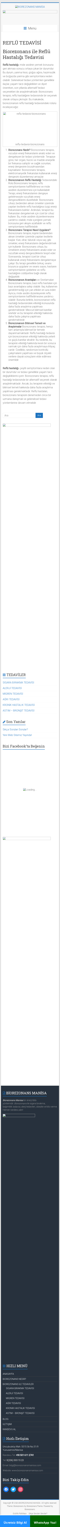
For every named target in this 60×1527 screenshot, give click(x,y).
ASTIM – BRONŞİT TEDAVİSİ (18, 710)
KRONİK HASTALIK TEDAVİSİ (19, 704)
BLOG (5, 1419)
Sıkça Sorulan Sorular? (15, 729)
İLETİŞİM (7, 1424)
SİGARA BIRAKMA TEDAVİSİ (18, 682)
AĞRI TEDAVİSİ (11, 699)
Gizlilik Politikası (20, 1513)
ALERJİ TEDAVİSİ (12, 688)
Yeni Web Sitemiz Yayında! (17, 735)
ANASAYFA (8, 1374)
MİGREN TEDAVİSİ (13, 693)
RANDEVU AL (9, 1429)
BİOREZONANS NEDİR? (14, 1379)
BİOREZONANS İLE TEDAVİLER (18, 1384)
